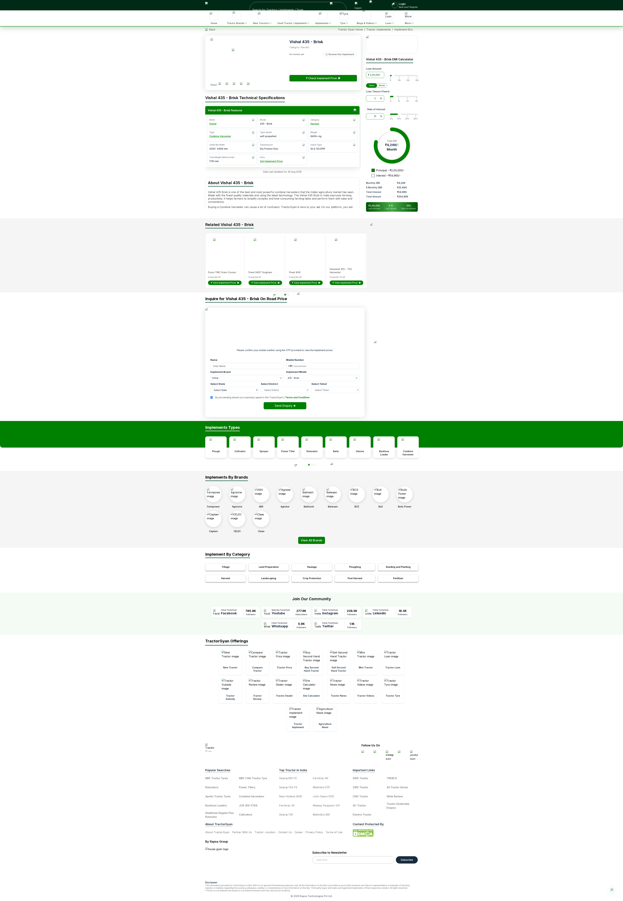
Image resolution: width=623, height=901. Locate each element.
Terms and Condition (297, 397)
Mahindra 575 (321, 787)
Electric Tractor (362, 814)
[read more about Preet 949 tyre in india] (304, 248)
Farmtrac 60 (320, 778)
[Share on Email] (249, 84)
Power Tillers (247, 787)
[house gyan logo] (220, 862)
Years (371, 85)
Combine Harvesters (251, 796)
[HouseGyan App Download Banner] (392, 44)
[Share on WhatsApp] (242, 84)
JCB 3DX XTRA (248, 805)
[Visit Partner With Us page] (376, 5)
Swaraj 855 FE (288, 778)
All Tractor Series (397, 787)
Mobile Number (295, 360)
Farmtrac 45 (286, 805)
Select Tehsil (319, 384)
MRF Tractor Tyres (216, 778)
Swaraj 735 (286, 814)
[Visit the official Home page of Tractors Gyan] (233, 747)
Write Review (395, 796)
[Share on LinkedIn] (228, 84)
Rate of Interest (376, 109)
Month (382, 85)
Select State (217, 384)
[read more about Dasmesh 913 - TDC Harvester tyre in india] (344, 248)
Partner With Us (242, 832)
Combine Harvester (220, 136)
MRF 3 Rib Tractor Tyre (253, 778)
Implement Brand (220, 372)
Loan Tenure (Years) (378, 91)
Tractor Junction (265, 832)
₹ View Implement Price (223, 282)
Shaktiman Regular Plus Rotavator (219, 814)
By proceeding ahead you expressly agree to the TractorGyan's (262, 397)
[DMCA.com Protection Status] (363, 833)
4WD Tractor (360, 778)
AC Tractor (359, 805)
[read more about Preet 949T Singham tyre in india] (263, 248)
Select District (269, 384)
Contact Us (285, 832)
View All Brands (311, 540)
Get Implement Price (271, 161)
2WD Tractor (360, 787)
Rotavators (211, 787)
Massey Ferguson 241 (326, 805)
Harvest (314, 123)
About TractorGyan (217, 832)
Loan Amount (373, 68)
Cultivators (245, 814)
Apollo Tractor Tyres (218, 796)
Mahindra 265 (321, 814)
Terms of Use (334, 832)
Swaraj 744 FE (288, 787)
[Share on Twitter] (235, 84)
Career (298, 832)
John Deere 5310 (323, 796)
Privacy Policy (314, 832)
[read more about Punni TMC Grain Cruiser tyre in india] (223, 248)
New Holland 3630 (290, 796)
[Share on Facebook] (221, 84)
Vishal (212, 123)
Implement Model (296, 372)
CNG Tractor (360, 796)
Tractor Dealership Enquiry (398, 805)
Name (213, 360)
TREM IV (392, 778)
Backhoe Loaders (216, 805)
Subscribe (407, 859)
